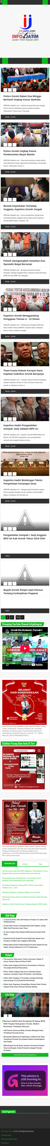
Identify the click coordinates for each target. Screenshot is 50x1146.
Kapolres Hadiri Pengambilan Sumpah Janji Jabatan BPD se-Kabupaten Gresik (21, 428)
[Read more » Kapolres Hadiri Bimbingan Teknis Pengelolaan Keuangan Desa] (22, 452)
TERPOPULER (9, 864)
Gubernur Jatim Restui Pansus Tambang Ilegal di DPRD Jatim (24, 904)
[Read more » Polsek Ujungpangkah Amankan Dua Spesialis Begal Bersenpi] (22, 232)
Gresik (13, 117)
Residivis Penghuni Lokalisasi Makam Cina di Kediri (21, 892)
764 (17, 617)
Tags (40, 864)
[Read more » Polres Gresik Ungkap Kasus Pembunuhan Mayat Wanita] (22, 123)
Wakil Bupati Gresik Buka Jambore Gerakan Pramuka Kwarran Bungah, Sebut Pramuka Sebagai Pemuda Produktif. (24, 1048)
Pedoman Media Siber (9, 1139)
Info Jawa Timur (7, 1131)
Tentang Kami (6, 1135)
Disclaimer (5, 1143)
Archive (25, 864)
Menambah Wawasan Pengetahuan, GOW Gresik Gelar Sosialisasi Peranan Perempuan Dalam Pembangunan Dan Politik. (24, 1039)
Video (7, 556)
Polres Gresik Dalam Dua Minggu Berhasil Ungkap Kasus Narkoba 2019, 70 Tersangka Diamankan (22, 99)
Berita (7, 117)
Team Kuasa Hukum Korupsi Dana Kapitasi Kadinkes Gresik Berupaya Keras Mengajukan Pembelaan (23, 374)
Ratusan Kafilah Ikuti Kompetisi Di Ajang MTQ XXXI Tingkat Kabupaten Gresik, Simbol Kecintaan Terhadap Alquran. (24, 1024)
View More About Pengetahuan (25, 1055)
